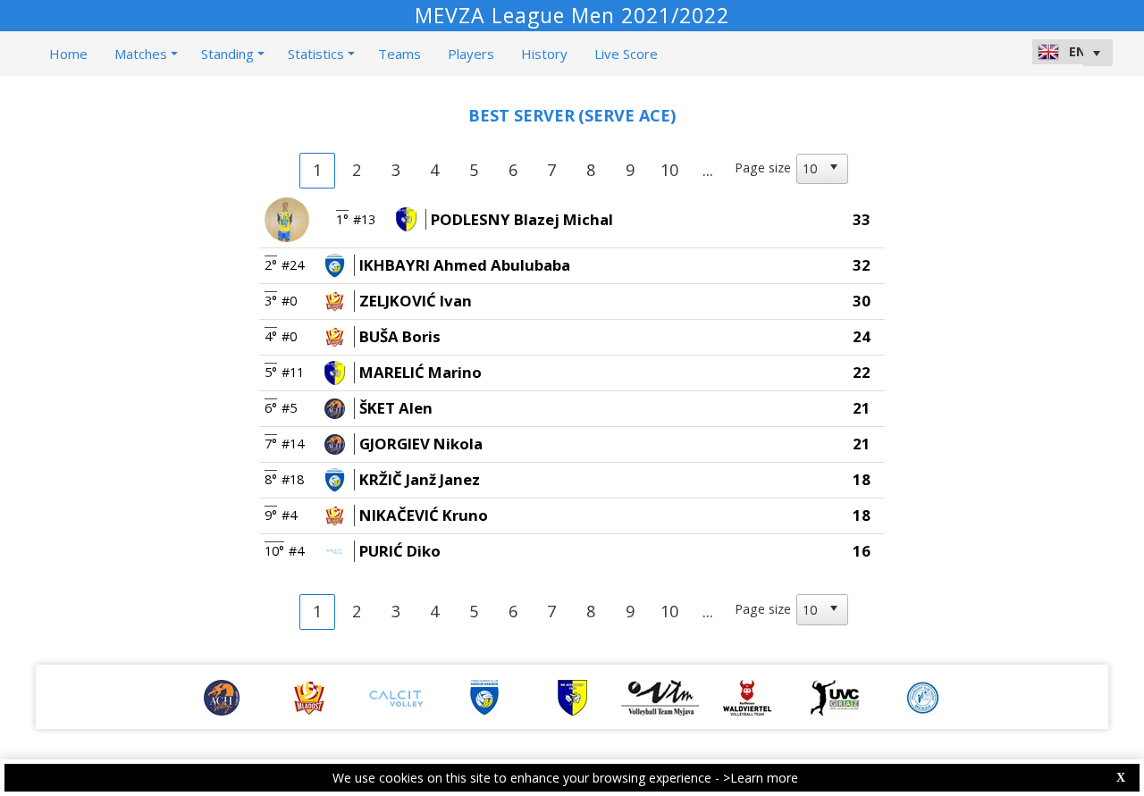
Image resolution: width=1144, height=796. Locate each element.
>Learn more (760, 777)
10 (669, 169)
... (707, 169)
